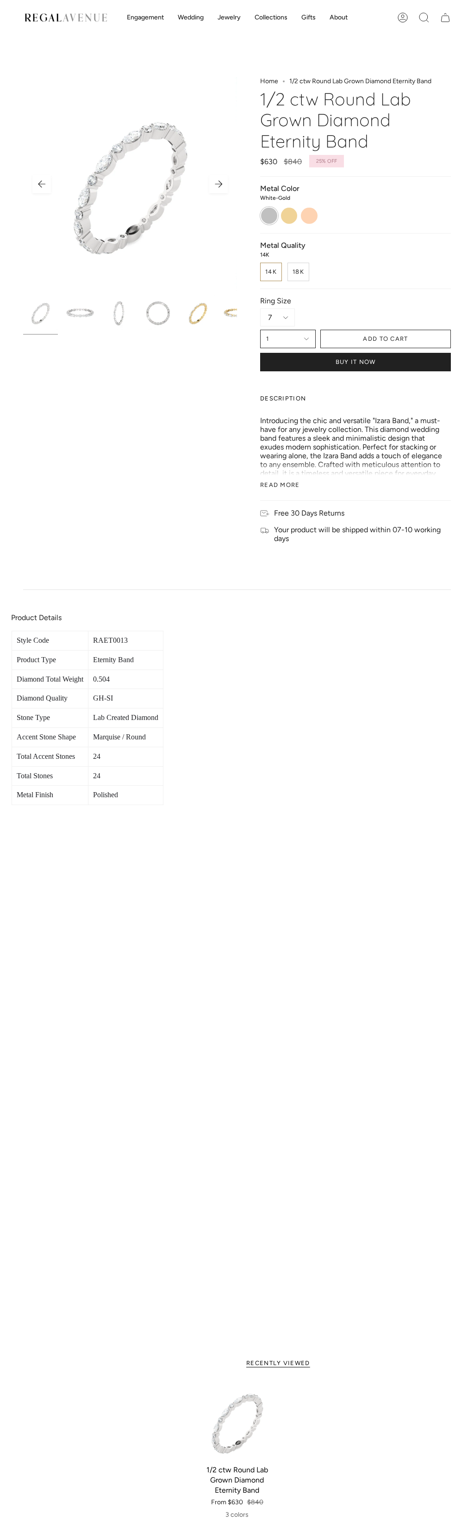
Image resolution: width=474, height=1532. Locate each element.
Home (269, 81)
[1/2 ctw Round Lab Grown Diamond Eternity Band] (237, 1422)
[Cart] (445, 17)
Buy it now (356, 361)
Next (218, 184)
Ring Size (275, 300)
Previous (41, 184)
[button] (145, 18)
